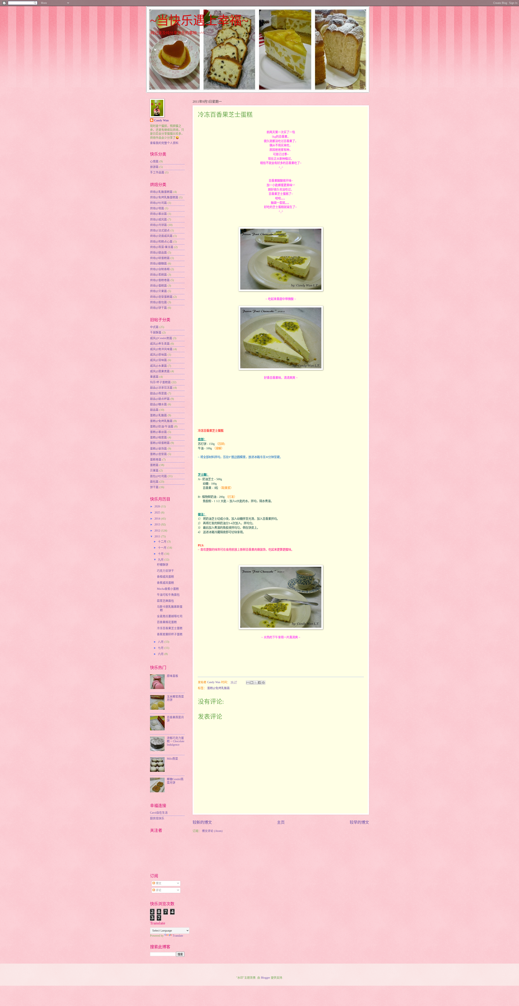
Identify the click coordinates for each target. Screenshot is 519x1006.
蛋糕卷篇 (155, 459)
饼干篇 (154, 487)
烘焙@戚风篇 (158, 219)
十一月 (162, 547)
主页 (281, 822)
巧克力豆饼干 (165, 570)
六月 (161, 654)
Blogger (265, 977)
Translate (178, 935)
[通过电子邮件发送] (248, 682)
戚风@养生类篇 (160, 343)
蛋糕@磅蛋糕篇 (160, 442)
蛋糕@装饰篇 (158, 448)
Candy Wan (161, 120)
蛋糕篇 (154, 465)
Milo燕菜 (172, 758)
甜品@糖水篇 (158, 404)
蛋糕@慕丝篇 (158, 431)
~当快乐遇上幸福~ (199, 20)
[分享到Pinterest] (263, 682)
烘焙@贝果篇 (158, 291)
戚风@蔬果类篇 (160, 371)
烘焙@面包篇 (158, 302)
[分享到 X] (256, 682)
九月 (161, 559)
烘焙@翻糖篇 (158, 263)
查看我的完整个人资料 (164, 142)
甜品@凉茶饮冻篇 (161, 387)
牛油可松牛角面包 (168, 594)
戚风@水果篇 (158, 365)
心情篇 (154, 161)
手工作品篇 (157, 172)
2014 (157, 518)
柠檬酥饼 (162, 564)
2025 (157, 512)
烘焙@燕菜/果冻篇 (161, 247)
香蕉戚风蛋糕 (165, 582)
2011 (157, 536)
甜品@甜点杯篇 (160, 398)
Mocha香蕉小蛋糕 (168, 588)
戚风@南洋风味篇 (161, 349)
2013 (157, 524)
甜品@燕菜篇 (158, 393)
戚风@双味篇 (158, 360)
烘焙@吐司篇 (158, 202)
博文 (158, 883)
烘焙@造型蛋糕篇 (161, 296)
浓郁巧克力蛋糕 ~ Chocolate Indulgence (175, 741)
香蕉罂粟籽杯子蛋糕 (169, 634)
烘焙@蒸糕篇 (158, 274)
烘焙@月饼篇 (158, 224)
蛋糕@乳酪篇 (158, 415)
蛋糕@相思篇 (158, 437)
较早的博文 (359, 822)
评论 (158, 890)
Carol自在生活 (159, 812)
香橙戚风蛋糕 (165, 576)
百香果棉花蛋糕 (167, 622)
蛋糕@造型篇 (158, 454)
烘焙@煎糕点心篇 (161, 241)
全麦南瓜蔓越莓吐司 (169, 616)
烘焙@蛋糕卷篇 (160, 280)
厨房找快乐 (157, 818)
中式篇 (154, 327)
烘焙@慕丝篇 (158, 213)
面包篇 (154, 481)
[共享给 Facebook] (259, 682)
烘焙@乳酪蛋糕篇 (161, 191)
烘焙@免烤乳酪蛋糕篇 (164, 197)
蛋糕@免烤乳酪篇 (218, 688)
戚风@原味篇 (158, 354)
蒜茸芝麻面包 (165, 600)
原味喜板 (172, 675)
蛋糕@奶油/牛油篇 (161, 426)
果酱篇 (154, 376)
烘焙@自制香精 (160, 269)
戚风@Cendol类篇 (161, 338)
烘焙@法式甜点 (160, 230)
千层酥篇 (155, 332)
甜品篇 (154, 409)
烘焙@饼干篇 (158, 307)
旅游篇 (154, 166)
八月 (161, 641)
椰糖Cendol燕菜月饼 (175, 781)
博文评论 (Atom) (212, 830)
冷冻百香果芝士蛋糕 (169, 628)
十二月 (162, 541)
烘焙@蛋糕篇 (158, 285)
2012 (157, 530)
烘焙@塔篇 (157, 208)
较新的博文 (202, 822)
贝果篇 (154, 470)
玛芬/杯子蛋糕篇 (160, 382)
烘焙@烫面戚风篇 (161, 235)
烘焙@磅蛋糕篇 (160, 258)
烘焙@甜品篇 (158, 252)
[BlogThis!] (252, 682)
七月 (161, 647)
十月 (161, 553)
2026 (157, 506)
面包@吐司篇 (158, 476)
